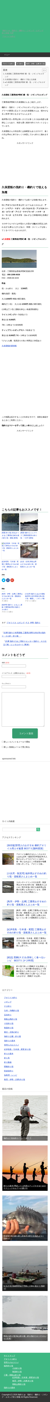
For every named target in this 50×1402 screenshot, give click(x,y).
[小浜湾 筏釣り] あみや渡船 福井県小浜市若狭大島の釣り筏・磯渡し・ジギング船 (35, 596)
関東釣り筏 (8, 1067)
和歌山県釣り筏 (10, 1019)
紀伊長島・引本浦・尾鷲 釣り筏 (17, 1049)
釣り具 (7, 1058)
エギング (21, 623)
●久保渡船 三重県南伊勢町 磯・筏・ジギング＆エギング (25, 83)
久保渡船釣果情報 (9, 346)
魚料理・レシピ (10, 1075)
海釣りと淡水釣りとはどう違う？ (17, 1138)
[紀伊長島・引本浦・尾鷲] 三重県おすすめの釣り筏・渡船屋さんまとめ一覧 (10, 565)
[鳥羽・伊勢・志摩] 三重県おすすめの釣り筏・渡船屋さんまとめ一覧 (12, 596)
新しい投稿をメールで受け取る (17, 747)
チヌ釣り (20, 64)
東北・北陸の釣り (11, 1032)
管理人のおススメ (11, 1045)
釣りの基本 (8, 1054)
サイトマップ (9, 1356)
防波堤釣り (8, 1071)
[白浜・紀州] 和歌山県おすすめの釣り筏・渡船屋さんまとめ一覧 (28, 564)
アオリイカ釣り (8, 64)
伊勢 (32, 623)
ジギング (8, 1002)
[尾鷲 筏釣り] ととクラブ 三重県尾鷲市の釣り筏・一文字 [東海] (28, 535)
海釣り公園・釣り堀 (12, 1036)
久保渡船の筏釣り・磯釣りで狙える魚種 (20, 79)
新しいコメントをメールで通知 (17, 742)
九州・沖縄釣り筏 (11, 1011)
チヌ (27, 623)
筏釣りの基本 (9, 1041)
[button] (43, 70)
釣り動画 (8, 1062)
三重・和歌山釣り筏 (12, 1375)
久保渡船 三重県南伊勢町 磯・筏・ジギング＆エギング (24, 75)
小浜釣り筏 (8, 1023)
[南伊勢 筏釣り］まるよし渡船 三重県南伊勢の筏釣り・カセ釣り (12, 607)
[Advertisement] (25, 26)
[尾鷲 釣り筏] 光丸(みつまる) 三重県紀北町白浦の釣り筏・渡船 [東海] (10, 535)
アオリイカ (11, 623)
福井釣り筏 (8, 1366)
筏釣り (37, 623)
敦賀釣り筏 (8, 1028)
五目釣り (8, 1015)
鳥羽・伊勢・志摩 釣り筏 (35, 64)
